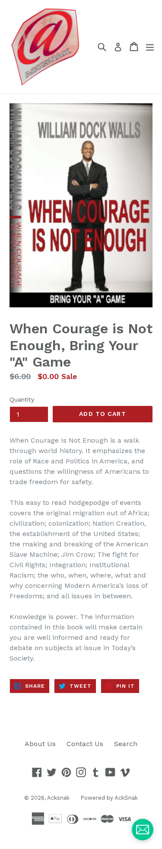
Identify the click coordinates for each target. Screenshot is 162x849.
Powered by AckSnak (109, 798)
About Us (40, 744)
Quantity (22, 399)
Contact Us (85, 744)
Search (125, 744)
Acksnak (58, 798)
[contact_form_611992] (142, 829)
